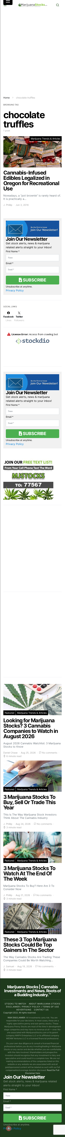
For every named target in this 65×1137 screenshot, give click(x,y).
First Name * (13, 251)
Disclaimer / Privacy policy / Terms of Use (32, 1006)
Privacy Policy (15, 290)
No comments (49, 752)
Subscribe (34, 279)
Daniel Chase (10, 752)
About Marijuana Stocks (44, 1003)
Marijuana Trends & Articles (45, 138)
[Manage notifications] (8, 1128)
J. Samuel (8, 966)
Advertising (23, 1009)
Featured (9, 712)
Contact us (41, 1009)
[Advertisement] (32, 53)
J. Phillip (7, 204)
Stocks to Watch (15, 1003)
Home (6, 97)
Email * (9, 263)
